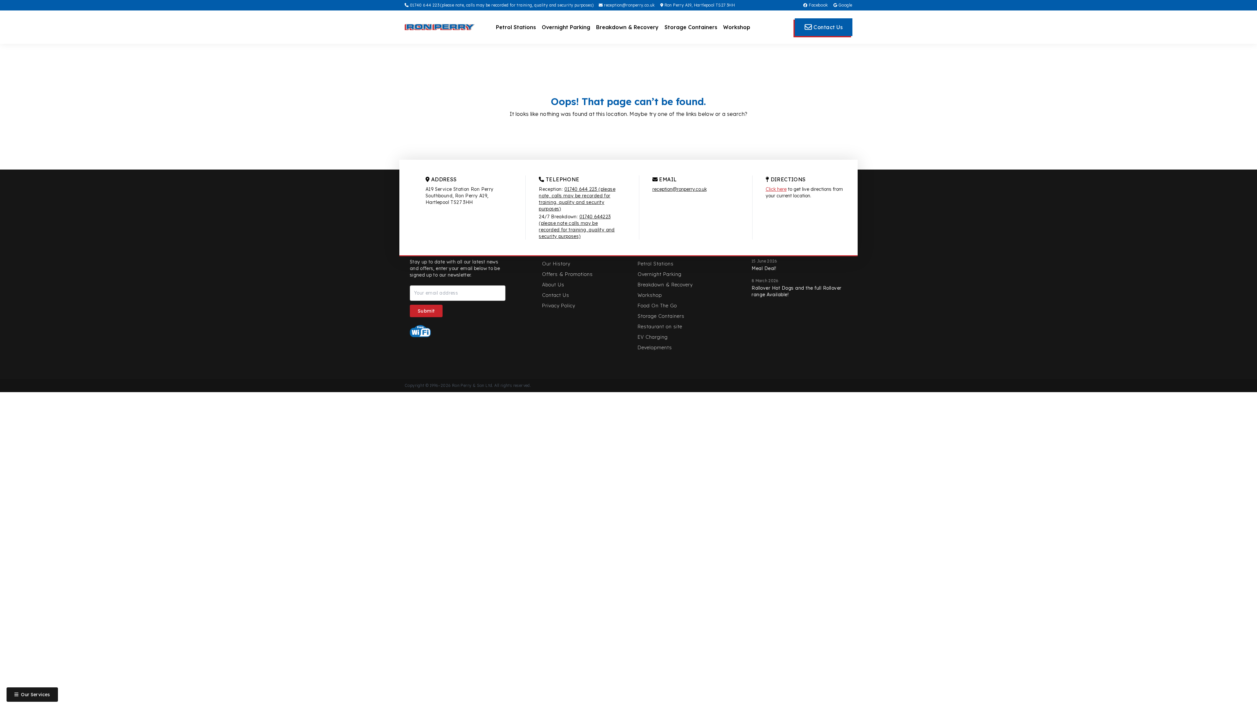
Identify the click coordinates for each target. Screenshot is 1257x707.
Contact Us (555, 295)
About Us (553, 285)
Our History (556, 264)
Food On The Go (657, 306)
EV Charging (653, 337)
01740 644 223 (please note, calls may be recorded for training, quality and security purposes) (501, 5)
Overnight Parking (566, 27)
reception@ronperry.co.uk (629, 5)
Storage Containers (691, 27)
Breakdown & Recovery (627, 27)
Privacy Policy (558, 306)
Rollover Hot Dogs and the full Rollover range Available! (797, 291)
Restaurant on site (660, 327)
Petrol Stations (516, 27)
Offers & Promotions (567, 274)
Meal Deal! (764, 268)
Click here (776, 189)
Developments (655, 348)
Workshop (736, 27)
